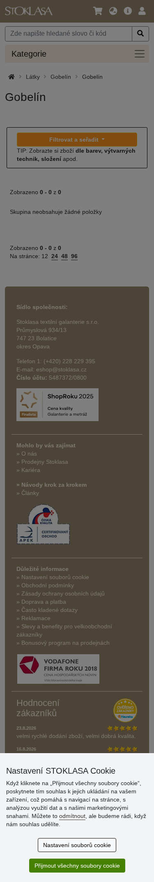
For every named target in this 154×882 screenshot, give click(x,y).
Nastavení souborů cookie (77, 845)
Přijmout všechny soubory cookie (77, 865)
